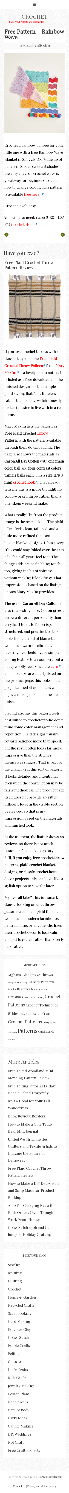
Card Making (19, 1321)
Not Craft (16, 1442)
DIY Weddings (19, 1434)
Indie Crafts (18, 1369)
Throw (42, 433)
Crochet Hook (23, 224)
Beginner (23, 989)
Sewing (14, 1264)
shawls (11, 1039)
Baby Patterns (43, 982)
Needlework (18, 1401)
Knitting (15, 1272)
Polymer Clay (19, 1329)
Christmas (15, 997)
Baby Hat (27, 982)
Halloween (12, 1032)
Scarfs (50, 1031)
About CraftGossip (52, 1477)
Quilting (15, 1280)
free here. (32, 194)
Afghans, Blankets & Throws (30, 974)
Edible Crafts (19, 1345)
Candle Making (20, 1425)
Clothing (40, 997)
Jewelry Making (21, 1385)
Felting (14, 1353)
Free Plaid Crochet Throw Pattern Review (28, 264)
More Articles (23, 1061)
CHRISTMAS (29, 997)
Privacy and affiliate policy (41, 1486)
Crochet (34, 16)
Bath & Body (18, 1409)
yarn (54, 666)
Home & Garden (22, 1297)
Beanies (12, 989)
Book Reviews (39, 989)
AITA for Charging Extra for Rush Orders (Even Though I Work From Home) (32, 1212)
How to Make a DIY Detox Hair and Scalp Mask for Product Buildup (33, 1190)
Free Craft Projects (24, 1450)
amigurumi (14, 982)
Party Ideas (17, 1417)
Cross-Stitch (18, 1337)
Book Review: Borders (26, 1115)
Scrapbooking (19, 1313)
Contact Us (19, 1486)
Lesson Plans (19, 1393)
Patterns (27, 1030)
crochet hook (24, 482)
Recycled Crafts (21, 1305)
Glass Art (15, 1361)
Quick (41, 1031)
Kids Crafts (17, 1377)
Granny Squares (50, 1022)
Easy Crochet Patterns (30, 1014)
